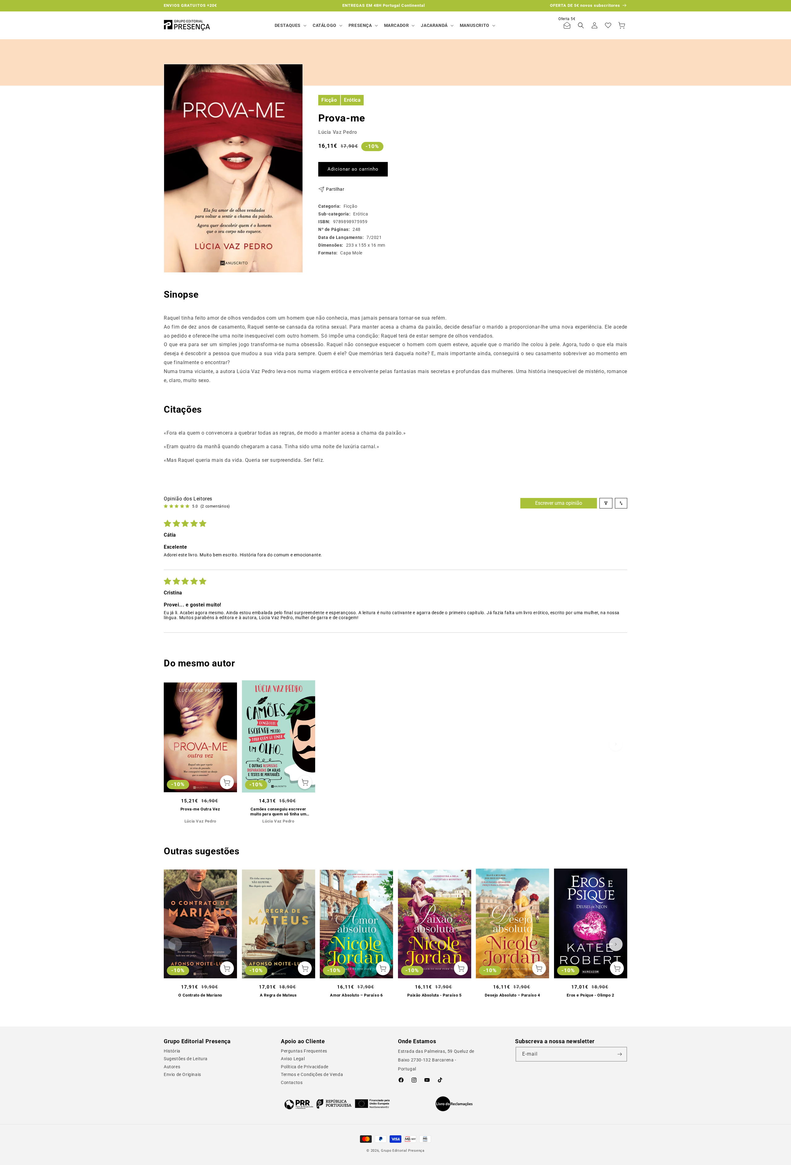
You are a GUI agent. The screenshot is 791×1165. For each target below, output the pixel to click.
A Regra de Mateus (278, 995)
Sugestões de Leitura (186, 1058)
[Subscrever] (620, 1054)
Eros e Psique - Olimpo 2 (590, 995)
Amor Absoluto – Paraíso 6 (356, 995)
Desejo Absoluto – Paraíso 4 (512, 995)
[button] (290, 25)
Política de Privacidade (304, 1066)
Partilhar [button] (335, 189)
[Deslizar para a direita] (616, 744)
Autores (172, 1066)
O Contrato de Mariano (200, 995)
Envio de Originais (182, 1074)
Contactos (291, 1082)
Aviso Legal (293, 1058)
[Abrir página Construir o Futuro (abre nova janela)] (337, 1104)
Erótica (352, 100)
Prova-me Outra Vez (200, 809)
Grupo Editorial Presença (403, 1151)
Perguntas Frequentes (304, 1050)
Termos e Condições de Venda (312, 1074)
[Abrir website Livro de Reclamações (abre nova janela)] (454, 1104)
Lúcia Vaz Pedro (337, 132)
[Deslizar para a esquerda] (175, 744)
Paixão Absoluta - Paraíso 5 (434, 995)
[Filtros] (605, 503)
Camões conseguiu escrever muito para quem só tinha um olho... (278, 812)
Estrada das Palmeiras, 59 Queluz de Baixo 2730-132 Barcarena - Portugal (436, 1060)
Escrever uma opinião (558, 503)
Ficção (329, 100)
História (172, 1050)
